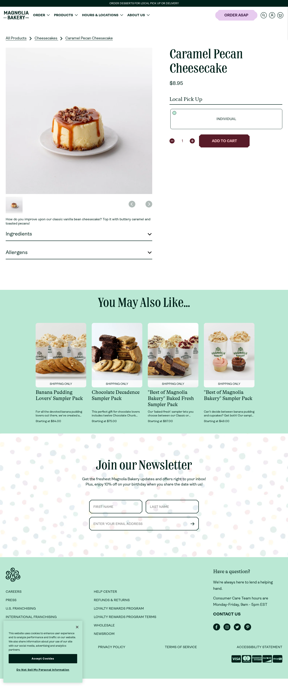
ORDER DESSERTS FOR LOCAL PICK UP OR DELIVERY (144, 3)
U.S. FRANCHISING (21, 608)
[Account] (272, 15)
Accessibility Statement (259, 647)
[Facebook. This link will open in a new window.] (218, 629)
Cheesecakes (46, 38)
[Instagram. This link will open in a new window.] (228, 629)
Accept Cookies (43, 658)
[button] (264, 15)
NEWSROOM (104, 634)
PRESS (11, 600)
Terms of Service (181, 647)
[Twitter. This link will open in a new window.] (238, 629)
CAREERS (14, 592)
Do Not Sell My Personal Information (42, 669)
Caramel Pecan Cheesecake (89, 38)
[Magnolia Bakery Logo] (16, 15)
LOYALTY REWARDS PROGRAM (119, 608)
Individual (226, 119)
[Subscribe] (192, 523)
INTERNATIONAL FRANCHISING (31, 617)
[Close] (77, 627)
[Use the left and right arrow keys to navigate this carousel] (79, 121)
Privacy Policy (111, 647)
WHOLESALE (104, 625)
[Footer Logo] (13, 577)
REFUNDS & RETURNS (112, 600)
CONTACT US (227, 614)
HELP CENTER (105, 592)
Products (63, 15)
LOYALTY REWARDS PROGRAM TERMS (125, 617)
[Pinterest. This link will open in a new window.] (249, 629)
